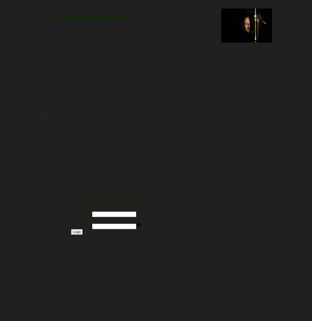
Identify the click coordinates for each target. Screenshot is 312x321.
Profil (42, 72)
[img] (247, 26)
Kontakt (43, 112)
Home (42, 65)
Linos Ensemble (49, 85)
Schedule (44, 78)
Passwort (77, 222)
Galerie (43, 99)
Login (77, 232)
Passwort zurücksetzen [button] (115, 237)
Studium (43, 106)
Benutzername (81, 211)
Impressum (45, 119)
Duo (41, 92)
